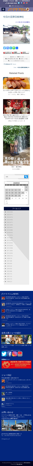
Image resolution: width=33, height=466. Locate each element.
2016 (8, 237)
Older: (21, 67)
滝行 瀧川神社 (9, 392)
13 (15, 193)
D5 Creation (27, 462)
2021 (8, 225)
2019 (8, 230)
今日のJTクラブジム (10, 403)
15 (22, 193)
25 (9, 198)
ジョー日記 (6, 375)
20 (15, 195)
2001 (8, 276)
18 (9, 195)
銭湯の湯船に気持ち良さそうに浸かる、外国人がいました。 (18, 398)
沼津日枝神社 (10, 58)
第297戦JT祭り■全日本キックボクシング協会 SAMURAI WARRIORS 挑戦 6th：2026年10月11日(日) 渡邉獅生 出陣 (17, 297)
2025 (8, 214)
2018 (8, 232)
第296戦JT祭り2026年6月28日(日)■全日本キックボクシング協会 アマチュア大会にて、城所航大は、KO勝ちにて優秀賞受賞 (18, 304)
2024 (8, 217)
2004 (8, 268)
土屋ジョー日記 (24, 58)
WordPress (19, 464)
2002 (8, 273)
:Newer (10, 64)
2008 (8, 258)
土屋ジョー (14, 56)
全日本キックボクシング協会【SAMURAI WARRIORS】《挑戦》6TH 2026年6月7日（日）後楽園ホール (18, 310)
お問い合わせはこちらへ (17, 6)
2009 (8, 256)
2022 (8, 222)
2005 (8, 266)
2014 (8, 243)
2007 (8, 261)
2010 (8, 253)
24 (6, 198)
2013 (8, 245)
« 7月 (6, 203)
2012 (8, 248)
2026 (8, 212)
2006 (8, 263)
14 (19, 193)
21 (19, 195)
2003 (8, 271)
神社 (15, 58)
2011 (8, 250)
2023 (8, 219)
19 (12, 195)
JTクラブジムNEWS (10, 293)
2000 (8, 279)
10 (6, 193)
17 (6, 195)
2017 (8, 235)
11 (9, 193)
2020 (8, 227)
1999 (8, 281)
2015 (8, 240)
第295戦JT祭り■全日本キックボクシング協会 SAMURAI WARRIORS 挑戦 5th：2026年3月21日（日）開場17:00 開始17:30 (18, 317)
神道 (17, 58)
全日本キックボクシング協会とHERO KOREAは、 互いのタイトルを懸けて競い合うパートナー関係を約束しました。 (18, 324)
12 (12, 193)
